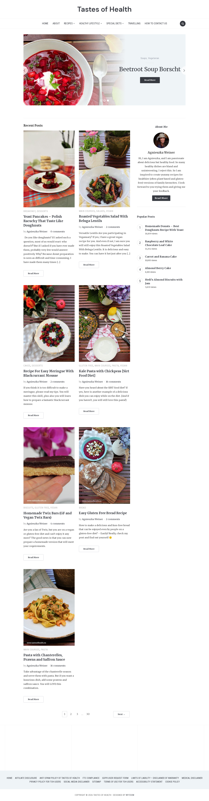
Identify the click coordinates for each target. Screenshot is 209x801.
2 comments (113, 227)
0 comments (57, 231)
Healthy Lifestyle (89, 23)
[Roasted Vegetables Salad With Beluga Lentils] (104, 132)
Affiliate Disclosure (26, 778)
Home (45, 23)
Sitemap (96, 781)
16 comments (113, 381)
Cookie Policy (172, 781)
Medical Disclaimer (192, 778)
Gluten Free (155, 54)
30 (88, 714)
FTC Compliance (91, 778)
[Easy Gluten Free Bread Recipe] (104, 428)
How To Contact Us (156, 23)
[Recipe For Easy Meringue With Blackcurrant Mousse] (49, 286)
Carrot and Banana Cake (161, 256)
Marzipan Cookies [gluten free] (150, 69)
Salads (100, 211)
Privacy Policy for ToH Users (45, 781)
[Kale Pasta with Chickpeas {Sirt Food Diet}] (104, 286)
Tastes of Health (104, 9)
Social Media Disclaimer (76, 781)
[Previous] (23, 70)
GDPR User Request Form (115, 778)
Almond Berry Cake (158, 268)
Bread (82, 507)
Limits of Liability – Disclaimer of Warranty (155, 778)
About (56, 23)
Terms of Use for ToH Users (118, 781)
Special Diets (114, 23)
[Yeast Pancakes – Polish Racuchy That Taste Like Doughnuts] (49, 132)
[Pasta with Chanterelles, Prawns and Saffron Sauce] (49, 570)
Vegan (109, 211)
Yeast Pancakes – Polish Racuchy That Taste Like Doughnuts (43, 221)
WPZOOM (130, 795)
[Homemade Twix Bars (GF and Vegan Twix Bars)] (49, 428)
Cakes (26, 365)
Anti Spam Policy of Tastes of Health (60, 778)
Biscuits (143, 54)
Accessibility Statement (149, 781)
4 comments (57, 523)
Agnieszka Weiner (37, 231)
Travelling (134, 23)
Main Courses (87, 211)
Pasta (115, 365)
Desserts (42, 211)
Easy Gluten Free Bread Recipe (103, 513)
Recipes (68, 23)
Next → (121, 714)
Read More (152, 84)
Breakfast (29, 211)
